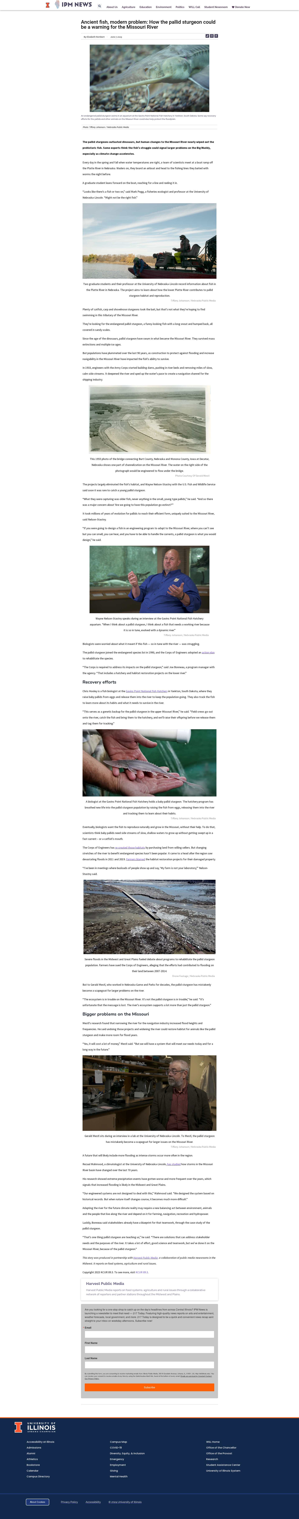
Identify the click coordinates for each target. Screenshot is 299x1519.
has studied (174, 1164)
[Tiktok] (207, 36)
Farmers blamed (135, 859)
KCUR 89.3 (142, 1272)
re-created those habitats (130, 847)
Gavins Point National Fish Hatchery (147, 691)
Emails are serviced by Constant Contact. (196, 1376)
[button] (99, 6)
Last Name (91, 1358)
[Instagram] (212, 36)
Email (88, 1327)
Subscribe (149, 1387)
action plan (208, 652)
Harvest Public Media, (145, 1257)
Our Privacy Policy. (92, 1378)
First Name (91, 1343)
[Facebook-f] (216, 36)
